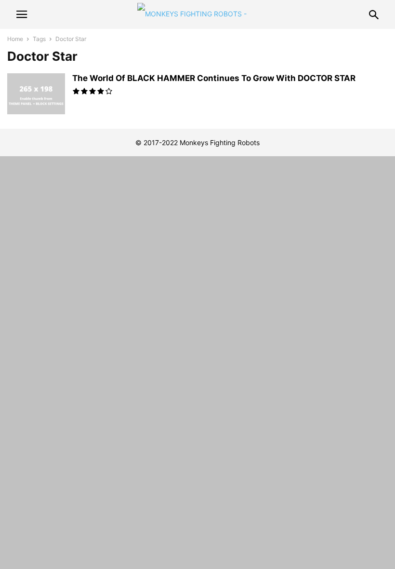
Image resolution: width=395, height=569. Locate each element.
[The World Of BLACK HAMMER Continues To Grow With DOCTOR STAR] (36, 95)
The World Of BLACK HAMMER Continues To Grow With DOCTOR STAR (214, 78)
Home (15, 38)
